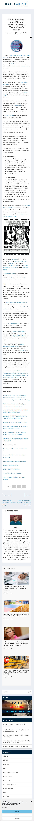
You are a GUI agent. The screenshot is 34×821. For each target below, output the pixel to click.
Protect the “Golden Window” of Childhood (15, 746)
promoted (23, 350)
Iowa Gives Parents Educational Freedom (15, 422)
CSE (4, 284)
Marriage (6, 796)
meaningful (18, 105)
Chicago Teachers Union (12, 323)
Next (27, 495)
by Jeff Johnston (10, 33)
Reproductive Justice (9, 273)
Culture (5, 756)
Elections (6, 764)
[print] (25, 486)
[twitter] (15, 486)
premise (17, 284)
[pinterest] (18, 486)
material (11, 263)
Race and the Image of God (11, 465)
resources (25, 66)
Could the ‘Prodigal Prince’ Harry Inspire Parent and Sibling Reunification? (16, 730)
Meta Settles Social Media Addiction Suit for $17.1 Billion (16, 736)
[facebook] (13, 486)
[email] (23, 486)
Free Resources (7, 776)
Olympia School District (19, 336)
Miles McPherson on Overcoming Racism (14, 461)
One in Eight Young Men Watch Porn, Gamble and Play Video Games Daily (16, 741)
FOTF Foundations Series (10, 772)
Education (16, 35)
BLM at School (15, 64)
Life (4, 792)
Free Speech (6, 780)
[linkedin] (20, 486)
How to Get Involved (9, 788)
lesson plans (15, 66)
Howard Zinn (14, 265)
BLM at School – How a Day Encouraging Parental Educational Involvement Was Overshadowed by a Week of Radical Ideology (16, 398)
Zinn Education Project (20, 261)
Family (5, 768)
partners (14, 259)
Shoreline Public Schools (19, 331)
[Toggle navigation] (30, 37)
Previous (7, 495)
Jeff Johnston (16, 528)
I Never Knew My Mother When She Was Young (9, 503)
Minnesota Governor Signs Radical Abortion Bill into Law (24, 503)
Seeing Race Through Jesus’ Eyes (12, 473)
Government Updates (9, 784)
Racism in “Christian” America (11, 469)
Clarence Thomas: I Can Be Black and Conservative (14, 725)
